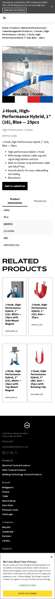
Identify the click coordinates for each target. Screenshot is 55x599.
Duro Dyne (7, 505)
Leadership (7, 531)
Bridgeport (7, 487)
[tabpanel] (27, 230)
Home (5, 27)
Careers (6, 540)
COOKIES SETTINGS (27, 585)
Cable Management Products (17, 31)
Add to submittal (15, 186)
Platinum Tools (10, 509)
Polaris (5, 491)
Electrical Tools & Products (16, 465)
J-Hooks (38, 31)
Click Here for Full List (14, 10)
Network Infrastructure (33, 27)
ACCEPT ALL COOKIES (27, 593)
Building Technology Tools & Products (22, 474)
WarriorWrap (9, 500)
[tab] (14, 201)
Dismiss (52, 7)
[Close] (51, 557)
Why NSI (6, 527)
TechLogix (7, 514)
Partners (6, 536)
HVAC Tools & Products (14, 469)
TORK (5, 496)
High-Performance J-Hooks (17, 129)
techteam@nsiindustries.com (15, 446)
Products (15, 27)
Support (7, 548)
